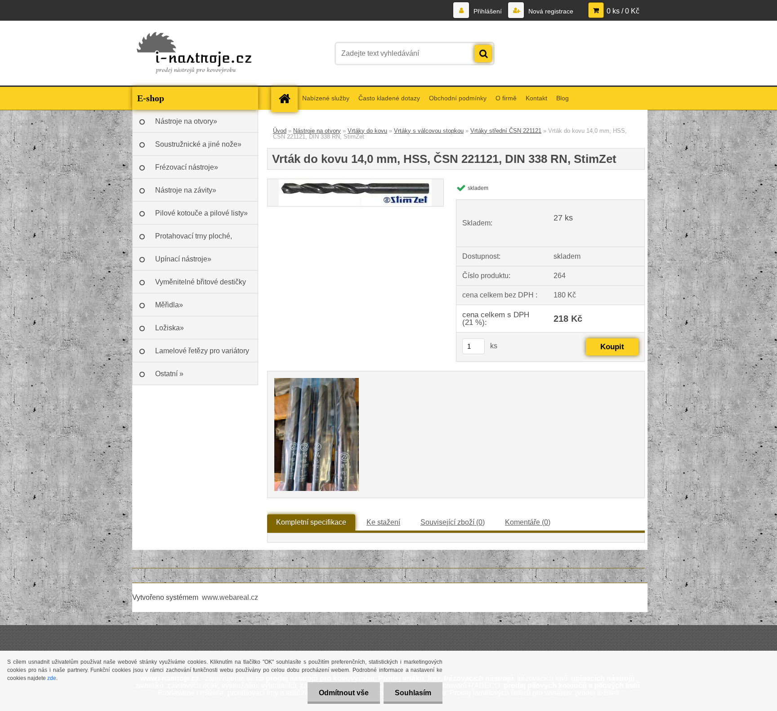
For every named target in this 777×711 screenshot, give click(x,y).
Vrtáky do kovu (367, 130)
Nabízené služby (325, 98)
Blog (562, 98)
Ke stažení (383, 522)
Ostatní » (169, 374)
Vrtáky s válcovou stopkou (429, 130)
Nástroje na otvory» (186, 121)
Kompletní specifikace (311, 522)
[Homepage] (287, 98)
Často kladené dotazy (389, 98)
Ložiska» (169, 328)
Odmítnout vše (344, 693)
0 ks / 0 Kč (623, 11)
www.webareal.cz (230, 597)
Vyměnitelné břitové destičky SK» (200, 285)
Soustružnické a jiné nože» (198, 144)
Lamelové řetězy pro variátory (202, 351)
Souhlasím (413, 693)
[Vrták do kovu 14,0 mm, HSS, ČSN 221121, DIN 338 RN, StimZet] (355, 182)
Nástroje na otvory (317, 130)
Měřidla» (169, 305)
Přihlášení (488, 11)
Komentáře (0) (527, 522)
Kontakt (536, 98)
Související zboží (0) (452, 522)
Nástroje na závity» (185, 190)
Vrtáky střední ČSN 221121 (505, 130)
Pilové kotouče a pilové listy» (201, 213)
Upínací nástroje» (183, 259)
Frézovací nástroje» (186, 167)
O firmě (506, 98)
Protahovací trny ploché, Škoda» (193, 240)
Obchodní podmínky (458, 98)
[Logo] (194, 53)
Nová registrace (550, 11)
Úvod (279, 130)
